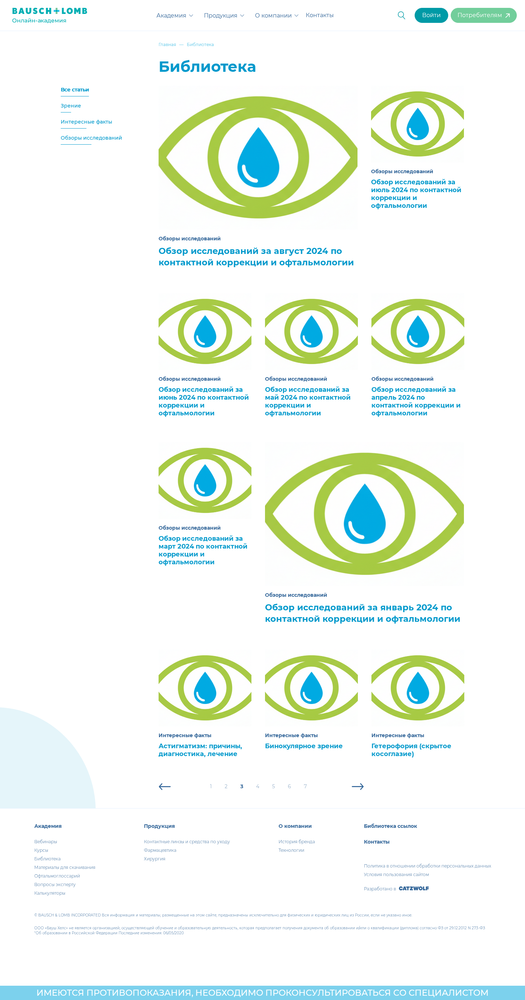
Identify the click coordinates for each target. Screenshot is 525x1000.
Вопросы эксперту (55, 884)
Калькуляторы (49, 893)
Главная (167, 44)
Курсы (41, 850)
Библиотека (47, 858)
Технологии (291, 850)
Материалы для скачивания (64, 867)
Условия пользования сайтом (396, 874)
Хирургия (154, 858)
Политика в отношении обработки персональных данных (427, 866)
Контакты (320, 15)
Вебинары (45, 841)
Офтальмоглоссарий (57, 876)
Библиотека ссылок (390, 826)
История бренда (297, 841)
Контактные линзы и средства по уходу (187, 841)
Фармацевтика (160, 850)
